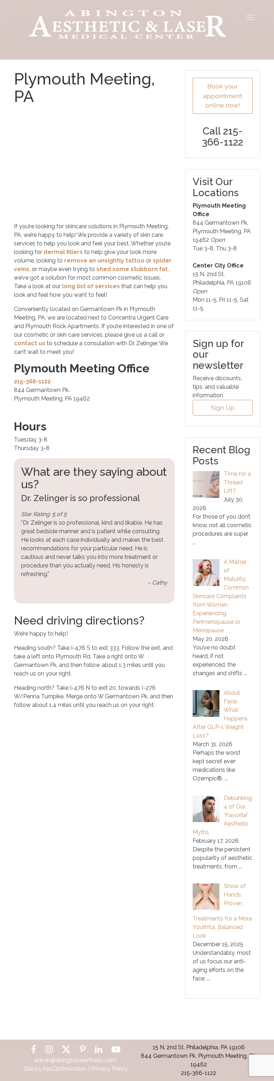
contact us (29, 343)
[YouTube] (116, 1049)
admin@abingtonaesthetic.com (75, 1060)
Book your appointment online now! (222, 95)
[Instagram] (49, 1049)
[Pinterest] (83, 1049)
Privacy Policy (109, 1068)
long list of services (91, 286)
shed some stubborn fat (132, 269)
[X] (66, 1049)
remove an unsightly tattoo (104, 260)
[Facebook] (33, 1049)
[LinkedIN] (98, 1049)
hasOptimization (65, 1068)
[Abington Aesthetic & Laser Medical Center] (127, 24)
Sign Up (222, 407)
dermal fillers (63, 252)
